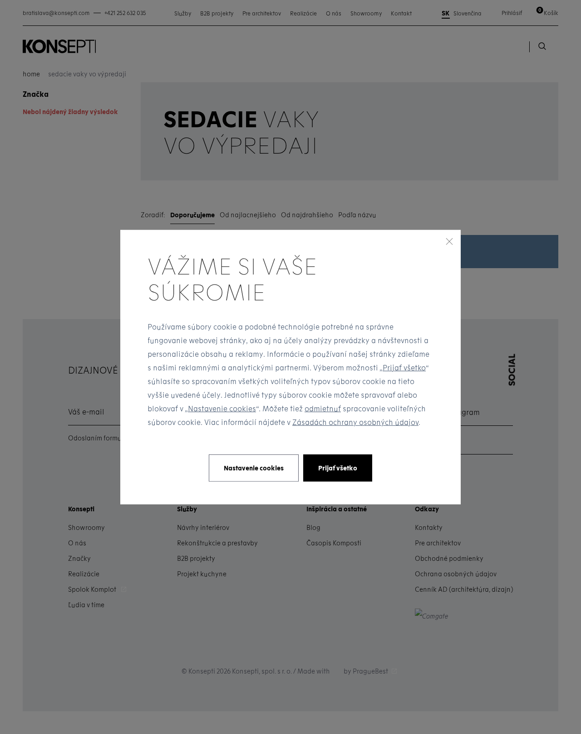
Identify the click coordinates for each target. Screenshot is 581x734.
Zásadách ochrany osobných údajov (355, 422)
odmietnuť (323, 408)
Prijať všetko (404, 367)
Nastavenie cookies (222, 408)
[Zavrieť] (449, 240)
